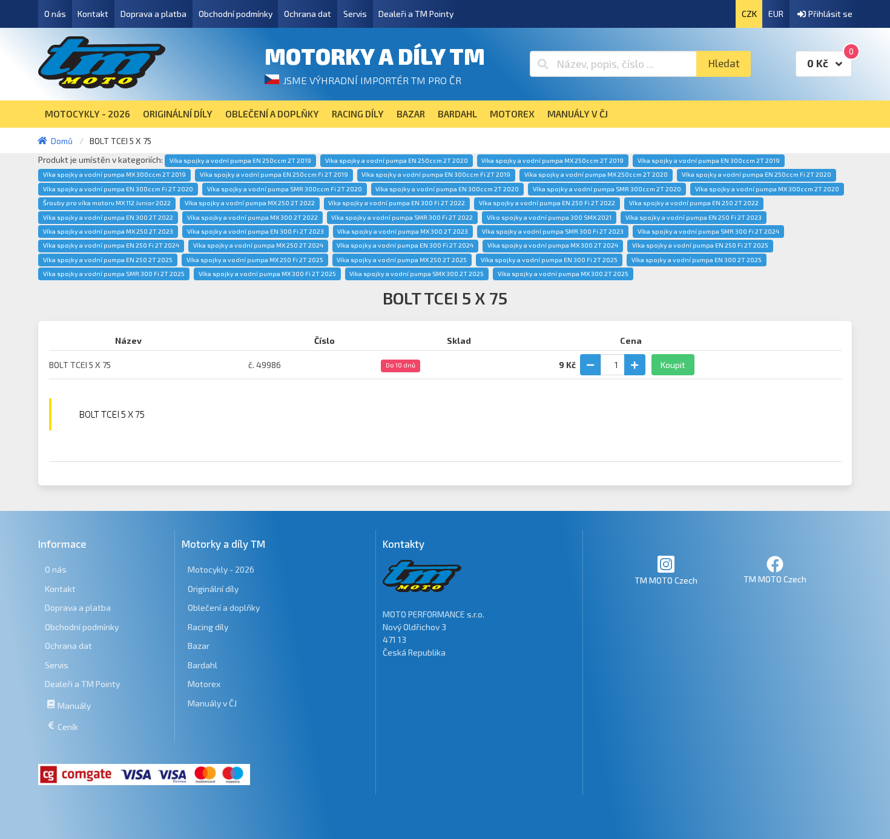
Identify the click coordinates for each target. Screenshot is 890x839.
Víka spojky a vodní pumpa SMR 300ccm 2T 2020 (607, 188)
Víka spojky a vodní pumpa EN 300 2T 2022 (108, 217)
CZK (749, 13)
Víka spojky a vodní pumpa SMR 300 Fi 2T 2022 (402, 217)
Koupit (673, 365)
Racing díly (208, 627)
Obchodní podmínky (235, 13)
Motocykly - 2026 (221, 569)
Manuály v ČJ (212, 703)
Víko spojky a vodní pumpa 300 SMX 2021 (549, 217)
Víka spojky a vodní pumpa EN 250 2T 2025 (108, 259)
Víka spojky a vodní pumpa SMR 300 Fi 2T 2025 (114, 273)
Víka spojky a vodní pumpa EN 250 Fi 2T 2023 (693, 217)
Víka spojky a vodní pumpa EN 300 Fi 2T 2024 (405, 245)
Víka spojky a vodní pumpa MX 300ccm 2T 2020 (767, 188)
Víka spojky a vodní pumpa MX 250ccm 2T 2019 (552, 160)
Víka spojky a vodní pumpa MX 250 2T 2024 (258, 245)
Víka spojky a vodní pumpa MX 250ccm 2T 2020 (596, 174)
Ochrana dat (307, 13)
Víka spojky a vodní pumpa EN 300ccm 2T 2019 (709, 160)
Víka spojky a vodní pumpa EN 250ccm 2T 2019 (240, 160)
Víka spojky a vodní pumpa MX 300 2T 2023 (402, 231)
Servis (355, 13)
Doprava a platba (153, 13)
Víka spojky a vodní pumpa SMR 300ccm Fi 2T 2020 (284, 188)
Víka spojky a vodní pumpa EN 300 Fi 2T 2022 (396, 202)
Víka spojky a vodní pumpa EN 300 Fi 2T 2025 (549, 259)
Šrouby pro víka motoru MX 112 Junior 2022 (107, 202)
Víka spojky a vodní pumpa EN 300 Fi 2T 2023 (255, 231)
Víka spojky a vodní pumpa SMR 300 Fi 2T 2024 (708, 231)
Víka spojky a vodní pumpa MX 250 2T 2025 (402, 259)
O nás (55, 13)
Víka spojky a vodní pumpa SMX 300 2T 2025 (416, 273)
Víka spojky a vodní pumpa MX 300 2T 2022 (252, 217)
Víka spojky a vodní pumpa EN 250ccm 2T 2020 (396, 160)
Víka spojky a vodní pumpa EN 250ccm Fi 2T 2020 (756, 174)
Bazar (198, 645)
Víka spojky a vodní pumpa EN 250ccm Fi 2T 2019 (274, 174)
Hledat (724, 63)
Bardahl (202, 665)
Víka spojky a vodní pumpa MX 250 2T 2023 (108, 231)
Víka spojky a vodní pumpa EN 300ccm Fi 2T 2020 (118, 188)
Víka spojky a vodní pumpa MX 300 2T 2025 (563, 273)
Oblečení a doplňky (224, 607)
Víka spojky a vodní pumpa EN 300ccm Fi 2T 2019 (435, 174)
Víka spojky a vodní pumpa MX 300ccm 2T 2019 (114, 174)
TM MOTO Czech (666, 580)
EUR (775, 13)
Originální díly (213, 589)
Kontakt (92, 13)
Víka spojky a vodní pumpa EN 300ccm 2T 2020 (447, 188)
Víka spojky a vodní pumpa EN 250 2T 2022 (694, 202)
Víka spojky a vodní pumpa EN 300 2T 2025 (696, 259)
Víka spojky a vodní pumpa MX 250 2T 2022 (250, 202)
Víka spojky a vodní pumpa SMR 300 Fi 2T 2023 (553, 231)
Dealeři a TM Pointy (415, 13)
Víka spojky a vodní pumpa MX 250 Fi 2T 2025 (254, 259)
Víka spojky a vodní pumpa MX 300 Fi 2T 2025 (267, 273)
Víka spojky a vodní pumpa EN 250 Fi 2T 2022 (547, 202)
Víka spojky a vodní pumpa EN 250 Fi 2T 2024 (111, 245)
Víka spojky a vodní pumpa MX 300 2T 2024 (552, 245)
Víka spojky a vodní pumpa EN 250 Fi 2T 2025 (700, 245)
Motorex (204, 684)
